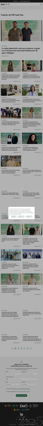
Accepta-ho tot (21, 216)
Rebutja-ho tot (29, 216)
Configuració (14, 216)
